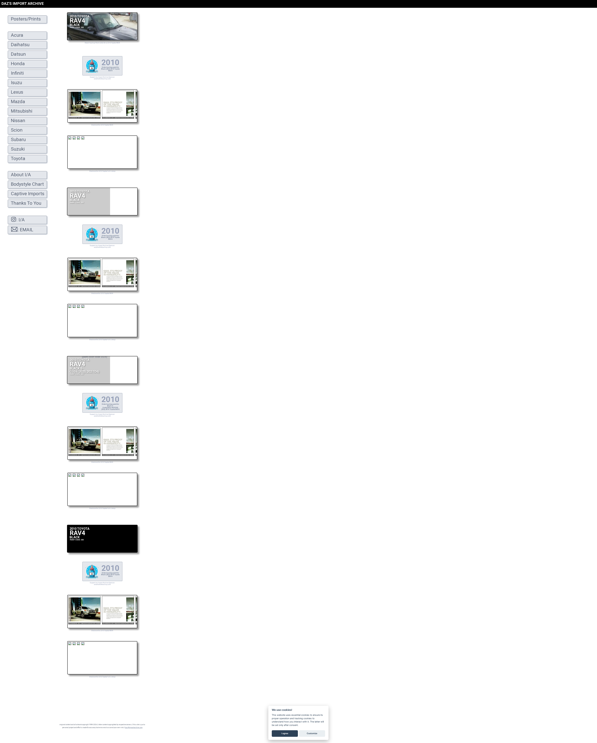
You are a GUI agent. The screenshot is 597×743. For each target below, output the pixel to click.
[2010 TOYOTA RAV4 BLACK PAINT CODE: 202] (102, 39)
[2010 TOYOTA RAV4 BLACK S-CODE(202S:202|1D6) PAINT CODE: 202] (102, 383)
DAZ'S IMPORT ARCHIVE (22, 3)
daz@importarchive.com (134, 727)
